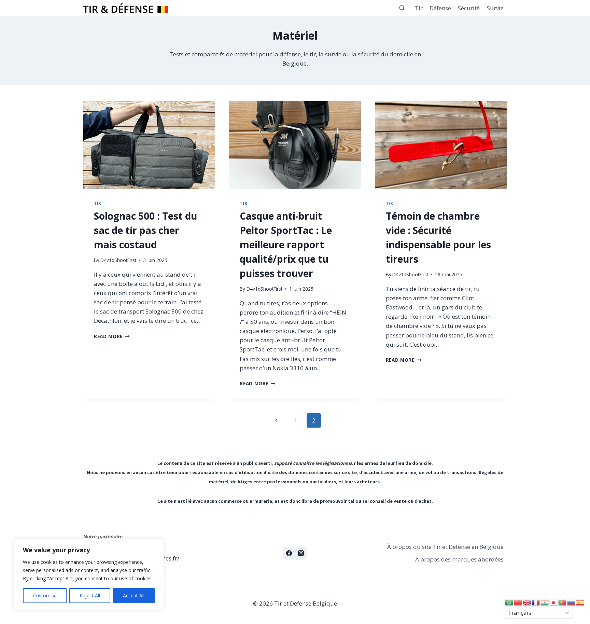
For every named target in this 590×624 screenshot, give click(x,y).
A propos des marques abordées (459, 559)
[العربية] (509, 602)
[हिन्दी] (544, 602)
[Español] (580, 602)
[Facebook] (289, 553)
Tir (419, 8)
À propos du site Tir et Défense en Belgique (445, 547)
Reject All (90, 595)
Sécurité (469, 8)
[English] (527, 602)
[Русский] (571, 602)
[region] (89, 574)
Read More (112, 336)
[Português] (562, 602)
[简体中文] (518, 602)
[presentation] (149, 145)
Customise (45, 595)
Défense (440, 8)
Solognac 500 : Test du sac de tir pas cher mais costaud (145, 230)
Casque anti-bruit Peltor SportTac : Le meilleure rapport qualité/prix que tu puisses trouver (286, 244)
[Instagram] (301, 553)
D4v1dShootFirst (118, 260)
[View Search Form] (402, 8)
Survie (495, 8)
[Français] (536, 602)
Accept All (133, 595)
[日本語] (553, 602)
